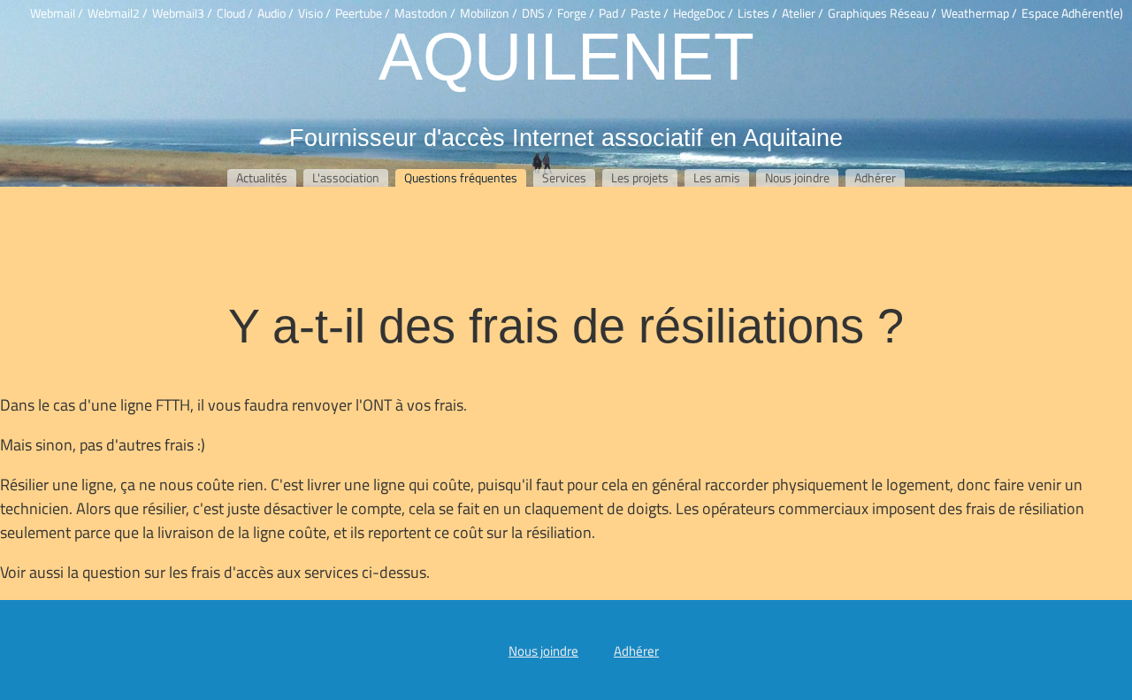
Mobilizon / (488, 13)
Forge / (575, 13)
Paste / (650, 13)
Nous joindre (797, 178)
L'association (345, 178)
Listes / (757, 13)
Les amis (716, 178)
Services (564, 178)
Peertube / (362, 13)
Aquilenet (566, 54)
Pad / (612, 13)
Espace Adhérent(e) (1072, 13)
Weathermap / (979, 13)
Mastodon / (424, 13)
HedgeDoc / (703, 13)
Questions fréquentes (460, 178)
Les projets (640, 178)
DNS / (537, 13)
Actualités (261, 178)
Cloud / (235, 13)
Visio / (314, 13)
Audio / (275, 13)
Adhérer (875, 178)
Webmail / (56, 13)
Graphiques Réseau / (882, 13)
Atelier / (802, 13)
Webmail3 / (182, 13)
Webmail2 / (118, 13)
